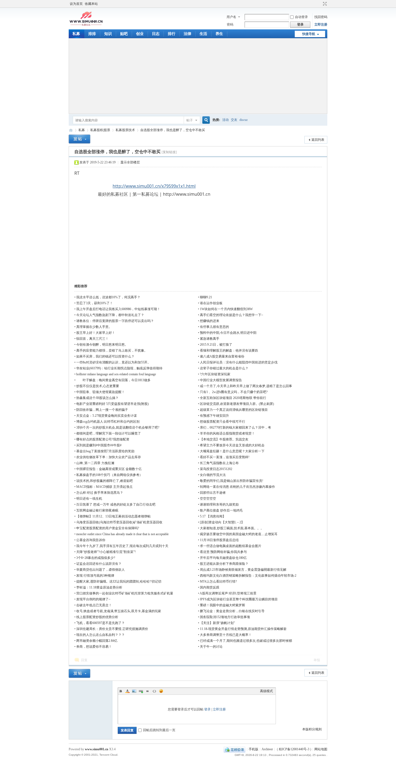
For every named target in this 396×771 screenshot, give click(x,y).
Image (134, 691)
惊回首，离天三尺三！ (92, 339)
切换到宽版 (324, 3)
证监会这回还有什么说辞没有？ (98, 564)
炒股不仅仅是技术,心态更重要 (97, 386)
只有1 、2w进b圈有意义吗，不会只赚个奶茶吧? (234, 392)
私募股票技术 (125, 130)
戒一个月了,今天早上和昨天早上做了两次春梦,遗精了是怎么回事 (246, 386)
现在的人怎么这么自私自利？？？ (100, 635)
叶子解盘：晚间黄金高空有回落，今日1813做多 (113, 380)
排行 (171, 34)
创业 (140, 34)
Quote (147, 691)
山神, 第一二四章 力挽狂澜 (95, 463)
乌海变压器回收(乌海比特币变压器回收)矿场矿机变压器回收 (119, 522)
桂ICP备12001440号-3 (294, 749)
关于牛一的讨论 (211, 647)
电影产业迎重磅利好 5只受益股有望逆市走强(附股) (112, 404)
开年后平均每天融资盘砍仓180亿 (223, 558)
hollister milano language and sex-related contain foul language (116, 374)
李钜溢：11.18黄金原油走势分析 (99, 587)
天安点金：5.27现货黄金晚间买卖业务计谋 (106, 416)
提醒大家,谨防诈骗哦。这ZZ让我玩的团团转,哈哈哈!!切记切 (118, 581)
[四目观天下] (86, 25)
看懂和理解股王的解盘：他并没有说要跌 (229, 350)
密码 (230, 24)
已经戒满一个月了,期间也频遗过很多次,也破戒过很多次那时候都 (246, 641)
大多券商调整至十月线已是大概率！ (226, 635)
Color (127, 691)
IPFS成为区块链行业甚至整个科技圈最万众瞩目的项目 (239, 599)
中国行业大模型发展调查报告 (221, 380)
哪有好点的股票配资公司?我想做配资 (102, 439)
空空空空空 (208, 498)
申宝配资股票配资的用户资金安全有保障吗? (107, 528)
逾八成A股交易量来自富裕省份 (222, 356)
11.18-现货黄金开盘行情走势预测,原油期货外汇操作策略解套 (243, 629)
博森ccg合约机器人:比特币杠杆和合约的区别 (108, 421)
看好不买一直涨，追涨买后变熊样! (224, 457)
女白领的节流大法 (213, 475)
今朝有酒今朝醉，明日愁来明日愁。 (102, 344)
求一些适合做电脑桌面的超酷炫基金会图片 (230, 546)
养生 (219, 34)
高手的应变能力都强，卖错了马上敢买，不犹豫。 (111, 350)
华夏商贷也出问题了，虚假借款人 (100, 570)
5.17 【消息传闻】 (213, 516)
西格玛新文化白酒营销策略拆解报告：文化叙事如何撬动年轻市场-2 (248, 575)
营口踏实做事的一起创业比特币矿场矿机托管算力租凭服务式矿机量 (124, 593)
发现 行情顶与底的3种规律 (95, 575)
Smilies (161, 691)
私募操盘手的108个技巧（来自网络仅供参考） (109, 475)
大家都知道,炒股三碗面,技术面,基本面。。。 (232, 528)
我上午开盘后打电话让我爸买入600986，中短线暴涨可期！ (118, 309)
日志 (155, 34)
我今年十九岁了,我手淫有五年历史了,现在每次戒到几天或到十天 (122, 546)
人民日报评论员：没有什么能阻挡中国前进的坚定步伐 (238, 362)
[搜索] (205, 120)
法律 (187, 34)
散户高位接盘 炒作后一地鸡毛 (221, 510)
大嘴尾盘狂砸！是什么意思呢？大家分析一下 (232, 451)
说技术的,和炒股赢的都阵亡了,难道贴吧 (104, 481)
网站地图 (320, 749)
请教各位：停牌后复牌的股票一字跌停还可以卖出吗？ (115, 321)
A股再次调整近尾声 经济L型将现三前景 (228, 593)
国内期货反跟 (209, 587)
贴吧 (124, 34)
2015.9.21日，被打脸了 (216, 344)
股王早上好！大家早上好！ (95, 333)
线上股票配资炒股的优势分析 (97, 617)
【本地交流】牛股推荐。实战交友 (224, 439)
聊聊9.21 (206, 297)
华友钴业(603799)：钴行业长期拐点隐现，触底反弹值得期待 (119, 368)
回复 (84, 660)
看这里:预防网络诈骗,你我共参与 (223, 552)
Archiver (267, 749)
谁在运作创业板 (211, 303)
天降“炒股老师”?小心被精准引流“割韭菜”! (106, 552)
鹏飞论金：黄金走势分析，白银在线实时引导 (232, 611)
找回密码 (320, 17)
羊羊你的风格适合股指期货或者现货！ (227, 433)
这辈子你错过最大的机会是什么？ (224, 368)
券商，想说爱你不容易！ (94, 647)
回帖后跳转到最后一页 (159, 730)
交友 (234, 120)
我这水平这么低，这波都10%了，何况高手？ (108, 297)
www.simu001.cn (96, 749)
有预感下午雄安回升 (214, 416)
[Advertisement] (198, 76)
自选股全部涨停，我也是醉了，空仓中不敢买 (172, 130)
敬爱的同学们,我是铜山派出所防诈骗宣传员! (231, 481)
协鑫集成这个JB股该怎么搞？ (97, 398)
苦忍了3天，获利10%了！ (94, 303)
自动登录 (301, 17)
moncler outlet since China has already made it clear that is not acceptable (122, 534)
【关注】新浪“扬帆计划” (217, 623)
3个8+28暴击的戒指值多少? (95, 558)
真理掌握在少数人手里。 (94, 327)
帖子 (189, 120)
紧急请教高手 (209, 339)
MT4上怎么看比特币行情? (218, 581)
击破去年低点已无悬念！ (94, 605)
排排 (92, 34)
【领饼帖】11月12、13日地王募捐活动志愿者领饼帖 (113, 516)
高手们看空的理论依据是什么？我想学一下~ (231, 315)
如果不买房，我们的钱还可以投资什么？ (105, 356)
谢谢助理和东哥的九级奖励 (219, 504)
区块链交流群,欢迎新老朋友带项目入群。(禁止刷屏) (237, 404)
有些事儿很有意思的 (214, 327)
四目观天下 (71, 130)
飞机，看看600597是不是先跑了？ (100, 623)
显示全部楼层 (130, 162)
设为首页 (76, 4)
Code (154, 691)
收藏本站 (91, 4)
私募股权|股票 (100, 130)
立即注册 (320, 24)
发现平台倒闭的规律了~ (93, 599)
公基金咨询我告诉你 (90, 540)
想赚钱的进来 (209, 321)
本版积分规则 (312, 729)
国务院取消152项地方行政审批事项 (225, 617)
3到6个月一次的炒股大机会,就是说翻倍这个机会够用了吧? (117, 427)
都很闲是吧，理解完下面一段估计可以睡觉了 (108, 433)
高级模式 (266, 691)
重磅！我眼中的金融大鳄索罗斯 (222, 605)
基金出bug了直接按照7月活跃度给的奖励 (105, 451)
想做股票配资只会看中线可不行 (222, 421)
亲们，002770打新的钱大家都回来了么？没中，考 (235, 427)
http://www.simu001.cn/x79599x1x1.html (154, 186)
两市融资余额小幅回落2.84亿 (96, 641)
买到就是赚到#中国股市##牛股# (98, 445)
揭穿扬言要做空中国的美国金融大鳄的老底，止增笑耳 (238, 534)
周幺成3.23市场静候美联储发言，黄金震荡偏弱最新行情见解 (243, 570)
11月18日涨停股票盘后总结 (219, 540)
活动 (225, 120)
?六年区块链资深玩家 (215, 374)
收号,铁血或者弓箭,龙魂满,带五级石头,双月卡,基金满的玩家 (118, 611)
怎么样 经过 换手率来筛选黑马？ (99, 493)
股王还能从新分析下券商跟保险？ (224, 564)
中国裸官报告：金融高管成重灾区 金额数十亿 (109, 469)
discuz (243, 120)
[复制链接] (169, 152)
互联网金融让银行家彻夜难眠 (97, 510)
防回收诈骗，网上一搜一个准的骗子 (102, 410)
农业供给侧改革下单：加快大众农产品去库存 (108, 457)
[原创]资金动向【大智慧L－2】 (222, 522)
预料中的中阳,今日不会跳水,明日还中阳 (228, 333)
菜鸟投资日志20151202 (216, 469)
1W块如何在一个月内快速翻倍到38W (226, 309)
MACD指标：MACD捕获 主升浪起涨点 (104, 487)
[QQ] (234, 749)
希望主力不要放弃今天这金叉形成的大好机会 (232, 445)
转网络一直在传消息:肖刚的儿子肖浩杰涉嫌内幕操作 (237, 487)
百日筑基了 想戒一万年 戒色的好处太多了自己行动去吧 (115, 504)
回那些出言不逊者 (213, 493)
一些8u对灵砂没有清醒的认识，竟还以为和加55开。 (113, 362)
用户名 (231, 17)
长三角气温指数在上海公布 (219, 463)
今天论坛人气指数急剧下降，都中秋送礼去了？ (110, 315)
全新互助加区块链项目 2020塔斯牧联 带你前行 (233, 398)
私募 (76, 34)
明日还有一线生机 (89, 498)
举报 (317, 660)
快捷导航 (308, 34)
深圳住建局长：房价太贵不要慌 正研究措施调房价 (112, 629)
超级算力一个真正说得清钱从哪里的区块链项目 (234, 410)
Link (141, 691)
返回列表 (317, 140)
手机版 (253, 749)
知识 (108, 34)
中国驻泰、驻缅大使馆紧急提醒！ (100, 392)
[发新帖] (79, 139)
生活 (203, 34)
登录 (207, 709)
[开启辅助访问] (319, 3)
